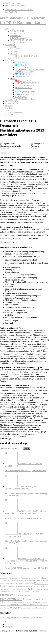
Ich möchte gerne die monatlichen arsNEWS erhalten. (21, 618)
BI (31, 578)
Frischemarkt (26, 586)
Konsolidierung (23, 589)
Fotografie (10, 586)
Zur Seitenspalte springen (15, 5)
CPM (35, 580)
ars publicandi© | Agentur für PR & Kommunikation (23, 20)
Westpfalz (34, 608)
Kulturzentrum (35, 589)
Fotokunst (18, 586)
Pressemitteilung (12, 599)
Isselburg (15, 589)
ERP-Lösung (29, 583)
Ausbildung (26, 578)
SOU (26, 602)
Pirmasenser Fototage (23, 595)
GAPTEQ (33, 586)
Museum (36, 592)
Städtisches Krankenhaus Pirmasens (23, 604)
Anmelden (43, 631)
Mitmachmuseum (26, 591)
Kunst (46, 589)
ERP (22, 583)
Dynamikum (42, 580)
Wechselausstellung (24, 608)
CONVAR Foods (5, 580)
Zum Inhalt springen (13, 3)
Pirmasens (7, 595)
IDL (10, 589)
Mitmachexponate (13, 591)
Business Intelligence (39, 578)
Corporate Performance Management (22, 580)
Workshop (41, 608)
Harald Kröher (4, 589)
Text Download (7, 153)
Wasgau (14, 607)
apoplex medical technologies (8, 578)
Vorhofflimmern (5, 608)
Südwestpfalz (43, 605)
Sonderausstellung (19, 602)
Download (4, 148)
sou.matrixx (33, 602)
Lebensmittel (4, 592)
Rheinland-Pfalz (36, 599)
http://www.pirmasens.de (10, 436)
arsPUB (20, 578)
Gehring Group (42, 586)
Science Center (6, 602)
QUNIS (27, 599)
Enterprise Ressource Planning (10, 583)
